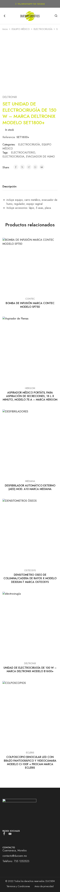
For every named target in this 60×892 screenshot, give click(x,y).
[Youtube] (10, 834)
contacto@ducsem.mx (14, 856)
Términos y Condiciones (18, 886)
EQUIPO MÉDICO (21, 29)
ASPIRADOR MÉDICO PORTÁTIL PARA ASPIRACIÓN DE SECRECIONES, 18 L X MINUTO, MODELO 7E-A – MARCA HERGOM (30, 396)
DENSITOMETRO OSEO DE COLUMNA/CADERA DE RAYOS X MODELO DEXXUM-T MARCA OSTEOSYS (30, 578)
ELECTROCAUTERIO (23, 152)
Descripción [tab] (9, 186)
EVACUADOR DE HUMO (40, 156)
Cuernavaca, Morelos (14, 850)
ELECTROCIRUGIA (13, 156)
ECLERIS (30, 752)
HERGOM (30, 388)
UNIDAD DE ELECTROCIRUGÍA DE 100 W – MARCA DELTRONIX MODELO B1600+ (30, 669)
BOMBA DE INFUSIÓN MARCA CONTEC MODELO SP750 (30, 305)
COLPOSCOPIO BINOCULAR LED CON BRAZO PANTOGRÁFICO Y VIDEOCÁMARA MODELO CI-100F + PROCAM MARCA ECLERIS (30, 762)
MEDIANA (30, 481)
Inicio (5, 29)
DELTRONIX (9, 97)
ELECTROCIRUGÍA (43, 29)
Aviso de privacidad (44, 886)
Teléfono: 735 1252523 (15, 861)
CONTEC (30, 298)
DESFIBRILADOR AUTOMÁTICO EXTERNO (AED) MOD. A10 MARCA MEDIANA (30, 487)
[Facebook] (4, 834)
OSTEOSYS (30, 570)
